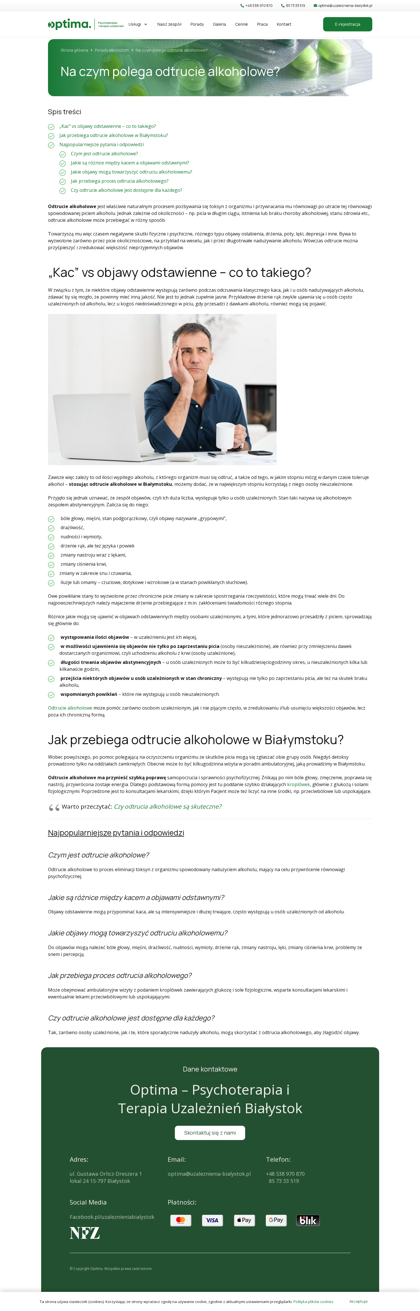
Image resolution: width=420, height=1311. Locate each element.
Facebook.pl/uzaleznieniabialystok (112, 1216)
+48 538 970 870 (285, 1173)
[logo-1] (86, 24)
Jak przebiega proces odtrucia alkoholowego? (120, 181)
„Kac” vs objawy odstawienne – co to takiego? (107, 126)
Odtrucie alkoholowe (70, 708)
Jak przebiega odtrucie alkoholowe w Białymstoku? (113, 135)
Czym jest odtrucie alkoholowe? (104, 153)
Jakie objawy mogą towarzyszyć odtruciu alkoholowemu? (131, 172)
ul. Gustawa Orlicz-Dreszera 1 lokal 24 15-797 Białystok (106, 1177)
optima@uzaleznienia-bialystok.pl (209, 1173)
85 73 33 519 (282, 1180)
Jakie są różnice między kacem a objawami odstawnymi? (130, 163)
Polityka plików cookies (313, 1301)
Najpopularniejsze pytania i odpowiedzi (101, 144)
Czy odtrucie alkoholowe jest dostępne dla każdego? (126, 190)
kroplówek (298, 784)
